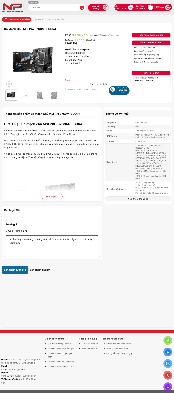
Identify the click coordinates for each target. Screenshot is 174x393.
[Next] (55, 60)
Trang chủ (39, 19)
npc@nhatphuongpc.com (13, 369)
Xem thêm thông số (138, 198)
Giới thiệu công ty (90, 344)
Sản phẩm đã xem (40, 269)
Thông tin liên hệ (89, 348)
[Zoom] (9, 84)
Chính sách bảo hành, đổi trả (61, 366)
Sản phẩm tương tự (15, 269)
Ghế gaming (33, 2)
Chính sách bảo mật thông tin (61, 348)
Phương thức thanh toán (117, 348)
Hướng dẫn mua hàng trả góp (119, 353)
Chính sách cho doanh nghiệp (61, 362)
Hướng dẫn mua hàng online (118, 344)
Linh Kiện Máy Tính (56, 19)
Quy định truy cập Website (59, 344)
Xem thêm (51, 196)
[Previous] (9, 60)
